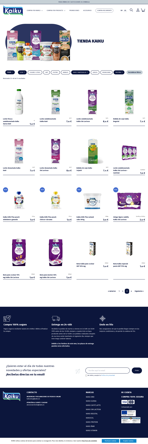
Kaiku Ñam (90, 426)
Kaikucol (90, 418)
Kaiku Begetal (92, 414)
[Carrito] (143, 10)
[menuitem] (121, 10)
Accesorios (87, 10)
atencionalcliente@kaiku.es (35, 405)
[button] (65, 72)
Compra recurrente (104, 10)
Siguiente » (139, 291)
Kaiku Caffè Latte (93, 405)
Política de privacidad (108, 375)
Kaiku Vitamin (91, 430)
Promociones (74, 10)
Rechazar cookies (110, 441)
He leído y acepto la (101, 375)
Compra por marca (33, 10)
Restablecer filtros (134, 72)
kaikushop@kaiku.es (33, 399)
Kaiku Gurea (91, 401)
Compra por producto (55, 10)
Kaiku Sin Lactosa (93, 409)
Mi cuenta (126, 392)
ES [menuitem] (125, 10)
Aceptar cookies (128, 441)
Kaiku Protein (92, 422)
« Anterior (112, 291)
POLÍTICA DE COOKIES (89, 441)
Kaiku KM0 (90, 397)
